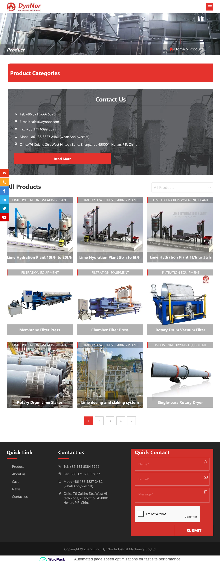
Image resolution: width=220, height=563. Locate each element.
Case (15, 481)
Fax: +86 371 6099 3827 (82, 474)
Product (18, 466)
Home (179, 48)
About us (18, 474)
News (16, 489)
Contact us (20, 496)
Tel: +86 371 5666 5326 (38, 114)
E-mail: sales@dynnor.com (39, 121)
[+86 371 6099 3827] (4, 182)
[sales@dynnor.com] (4, 173)
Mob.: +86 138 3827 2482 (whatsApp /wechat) (54, 136)
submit (194, 530)
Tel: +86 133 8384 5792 (81, 466)
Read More (62, 158)
